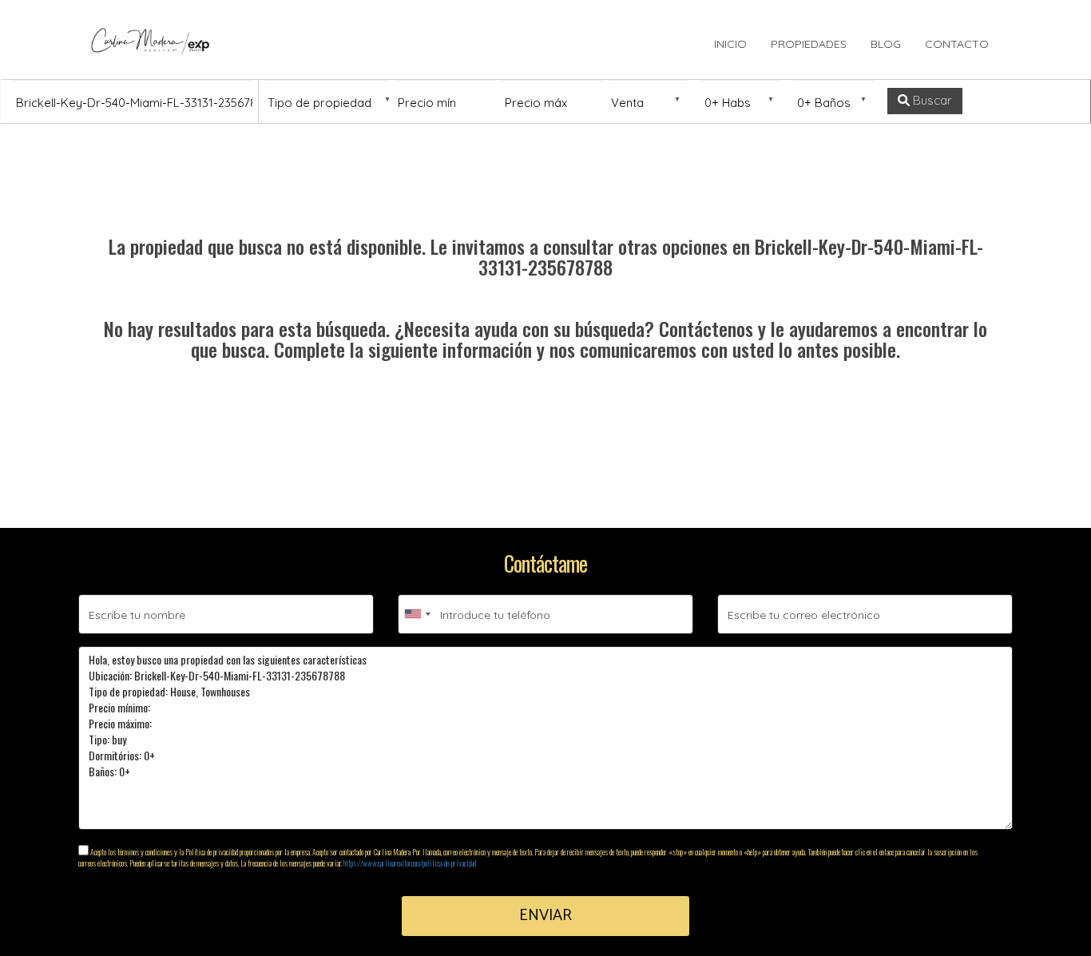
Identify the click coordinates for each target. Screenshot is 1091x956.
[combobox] (417, 614)
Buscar (930, 100)
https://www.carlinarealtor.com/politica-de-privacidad (409, 863)
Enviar (545, 915)
